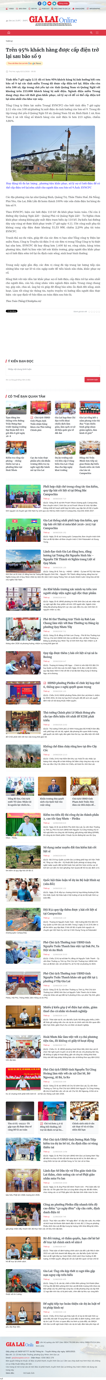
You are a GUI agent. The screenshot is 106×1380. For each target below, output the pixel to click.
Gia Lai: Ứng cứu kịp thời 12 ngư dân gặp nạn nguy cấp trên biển (69, 1273)
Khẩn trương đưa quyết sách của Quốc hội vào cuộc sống (52, 801)
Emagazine (79, 9)
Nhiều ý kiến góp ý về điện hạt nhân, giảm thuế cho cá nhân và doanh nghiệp (70, 1009)
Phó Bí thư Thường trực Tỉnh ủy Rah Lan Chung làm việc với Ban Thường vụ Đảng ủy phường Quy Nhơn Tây (71, 623)
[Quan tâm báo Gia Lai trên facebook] (39, 3)
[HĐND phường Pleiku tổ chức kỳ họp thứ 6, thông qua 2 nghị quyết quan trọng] (23, 692)
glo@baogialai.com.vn (20, 1357)
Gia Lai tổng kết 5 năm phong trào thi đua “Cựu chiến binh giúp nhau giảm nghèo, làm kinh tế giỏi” (90, 425)
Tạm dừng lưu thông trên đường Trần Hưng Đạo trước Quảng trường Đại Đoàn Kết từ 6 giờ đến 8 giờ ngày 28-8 (16, 426)
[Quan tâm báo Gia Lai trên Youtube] (49, 3)
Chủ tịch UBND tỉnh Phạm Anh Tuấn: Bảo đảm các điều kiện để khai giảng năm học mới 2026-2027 (83, 801)
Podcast (45, 9)
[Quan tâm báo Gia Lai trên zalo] (44, 3)
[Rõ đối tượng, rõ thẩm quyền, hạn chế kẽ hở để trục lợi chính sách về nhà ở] (23, 1248)
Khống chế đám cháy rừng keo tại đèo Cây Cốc (70, 748)
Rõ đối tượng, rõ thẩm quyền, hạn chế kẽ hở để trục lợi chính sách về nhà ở (71, 1240)
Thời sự (9, 41)
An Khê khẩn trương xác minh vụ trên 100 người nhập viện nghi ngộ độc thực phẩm (70, 591)
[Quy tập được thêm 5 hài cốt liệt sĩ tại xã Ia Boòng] (23, 662)
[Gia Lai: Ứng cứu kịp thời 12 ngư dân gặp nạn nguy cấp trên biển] (23, 1280)
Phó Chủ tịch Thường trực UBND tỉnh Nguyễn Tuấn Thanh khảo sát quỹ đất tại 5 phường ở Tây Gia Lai (70, 977)
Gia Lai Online (19, 1344)
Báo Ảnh (22, 9)
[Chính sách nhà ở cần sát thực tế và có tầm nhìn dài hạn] (84, 1111)
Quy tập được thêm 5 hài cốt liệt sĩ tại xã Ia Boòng (70, 655)
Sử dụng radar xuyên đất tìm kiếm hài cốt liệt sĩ (69, 849)
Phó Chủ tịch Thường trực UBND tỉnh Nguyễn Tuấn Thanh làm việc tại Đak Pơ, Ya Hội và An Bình (71, 946)
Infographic (95, 9)
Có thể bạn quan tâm (26, 396)
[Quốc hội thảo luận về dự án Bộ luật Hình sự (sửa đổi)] (23, 889)
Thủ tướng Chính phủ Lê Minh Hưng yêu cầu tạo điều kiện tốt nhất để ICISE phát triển (69, 716)
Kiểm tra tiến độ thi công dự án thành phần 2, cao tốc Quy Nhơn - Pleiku (71, 816)
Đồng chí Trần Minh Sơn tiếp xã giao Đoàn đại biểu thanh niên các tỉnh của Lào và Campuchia (90, 465)
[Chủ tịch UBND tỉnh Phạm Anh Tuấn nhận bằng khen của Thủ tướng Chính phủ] (40, 408)
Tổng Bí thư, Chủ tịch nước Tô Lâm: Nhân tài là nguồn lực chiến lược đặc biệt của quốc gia (20, 801)
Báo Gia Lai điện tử (53, 21)
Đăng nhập (63, 3)
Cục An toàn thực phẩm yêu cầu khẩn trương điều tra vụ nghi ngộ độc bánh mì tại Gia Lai (40, 463)
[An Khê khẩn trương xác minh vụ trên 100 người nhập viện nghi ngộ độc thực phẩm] (23, 599)
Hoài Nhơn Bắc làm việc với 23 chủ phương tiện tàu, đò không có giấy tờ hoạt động (70, 1038)
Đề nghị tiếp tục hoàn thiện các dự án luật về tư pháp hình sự (71, 1305)
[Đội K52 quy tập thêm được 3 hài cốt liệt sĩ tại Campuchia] (23, 919)
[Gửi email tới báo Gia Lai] (54, 3)
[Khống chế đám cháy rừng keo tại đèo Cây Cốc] (23, 756)
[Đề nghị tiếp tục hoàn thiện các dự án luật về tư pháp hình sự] (23, 1313)
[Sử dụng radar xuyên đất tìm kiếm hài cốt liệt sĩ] (23, 857)
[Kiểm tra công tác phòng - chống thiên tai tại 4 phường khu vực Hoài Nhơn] (16, 448)
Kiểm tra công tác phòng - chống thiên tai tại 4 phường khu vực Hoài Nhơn (15, 463)
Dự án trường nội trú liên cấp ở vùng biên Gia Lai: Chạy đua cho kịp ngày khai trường (64, 463)
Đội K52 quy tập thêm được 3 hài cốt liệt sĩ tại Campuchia (70, 911)
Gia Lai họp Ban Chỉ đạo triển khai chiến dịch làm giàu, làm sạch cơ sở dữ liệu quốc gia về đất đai (65, 425)
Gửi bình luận (92, 379)
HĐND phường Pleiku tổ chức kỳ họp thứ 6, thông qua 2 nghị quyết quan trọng (71, 685)
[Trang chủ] (9, 33)
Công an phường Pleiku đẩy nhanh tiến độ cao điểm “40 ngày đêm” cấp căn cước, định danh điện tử (71, 1208)
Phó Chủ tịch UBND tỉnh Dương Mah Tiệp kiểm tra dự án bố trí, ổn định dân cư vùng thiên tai (70, 1143)
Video (11, 9)
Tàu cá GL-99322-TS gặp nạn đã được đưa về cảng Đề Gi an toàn (20, 1126)
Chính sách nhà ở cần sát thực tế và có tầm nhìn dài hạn (83, 1126)
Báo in (34, 9)
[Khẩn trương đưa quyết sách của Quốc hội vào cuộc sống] (52, 786)
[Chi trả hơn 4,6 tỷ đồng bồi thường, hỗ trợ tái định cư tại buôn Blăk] (52, 1111)
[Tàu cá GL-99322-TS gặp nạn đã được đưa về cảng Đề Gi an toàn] (20, 1111)
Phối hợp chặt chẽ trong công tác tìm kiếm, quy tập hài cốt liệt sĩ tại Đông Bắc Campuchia (71, 490)
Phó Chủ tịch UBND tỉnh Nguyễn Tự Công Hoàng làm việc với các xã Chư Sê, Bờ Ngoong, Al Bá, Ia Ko (69, 1073)
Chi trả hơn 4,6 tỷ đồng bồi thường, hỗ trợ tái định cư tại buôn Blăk (52, 1126)
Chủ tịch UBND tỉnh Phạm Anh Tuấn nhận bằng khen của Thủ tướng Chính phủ (40, 423)
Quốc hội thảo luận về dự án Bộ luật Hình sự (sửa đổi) (71, 882)
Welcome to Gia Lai (62, 9)
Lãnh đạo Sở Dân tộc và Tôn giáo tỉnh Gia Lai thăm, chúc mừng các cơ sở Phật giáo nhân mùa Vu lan (69, 1174)
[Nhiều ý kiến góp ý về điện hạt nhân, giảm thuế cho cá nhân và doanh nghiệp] (23, 1017)
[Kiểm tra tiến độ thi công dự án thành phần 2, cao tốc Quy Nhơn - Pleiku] (23, 824)
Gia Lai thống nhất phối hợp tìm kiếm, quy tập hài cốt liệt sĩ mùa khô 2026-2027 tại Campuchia (70, 524)
